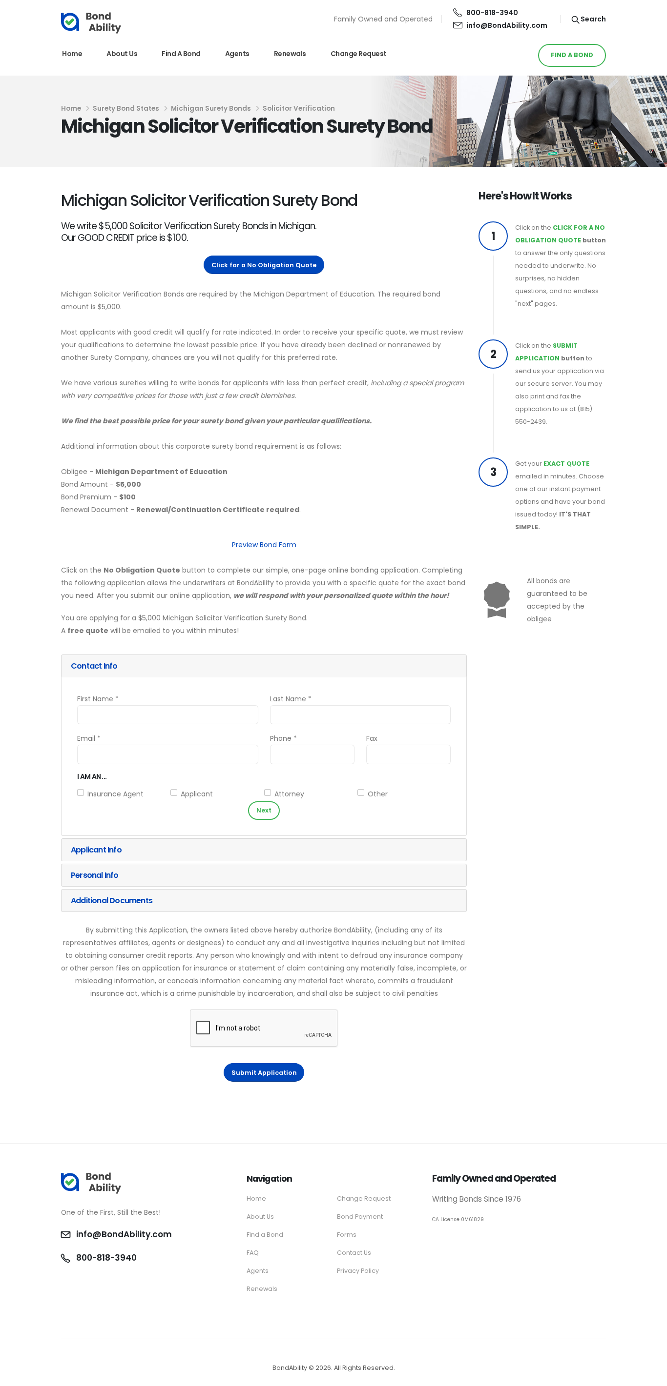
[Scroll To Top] (650, 1375)
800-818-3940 (492, 13)
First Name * (98, 699)
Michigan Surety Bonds (211, 108)
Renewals (290, 54)
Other (378, 794)
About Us (121, 54)
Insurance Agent (115, 794)
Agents (237, 54)
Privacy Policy (358, 1271)
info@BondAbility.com (506, 25)
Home (72, 54)
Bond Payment (360, 1216)
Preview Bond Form (264, 545)
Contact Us (354, 1252)
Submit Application (264, 1073)
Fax (371, 738)
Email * (89, 738)
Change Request (359, 54)
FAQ (253, 1252)
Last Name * (291, 699)
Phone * (283, 738)
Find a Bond (181, 54)
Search (592, 19)
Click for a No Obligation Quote (263, 265)
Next (263, 810)
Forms (346, 1234)
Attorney (289, 794)
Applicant (197, 794)
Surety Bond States (126, 108)
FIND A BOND (572, 55)
